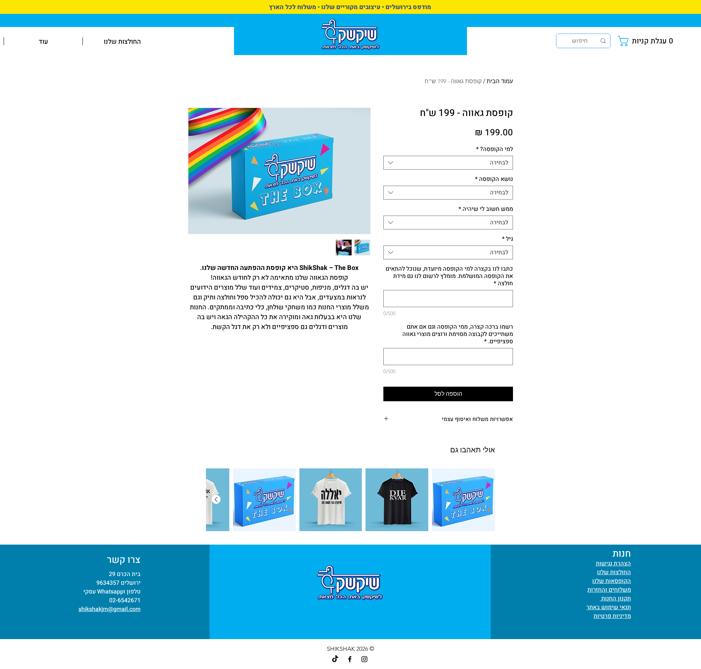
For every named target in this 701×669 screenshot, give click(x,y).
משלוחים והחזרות (609, 589)
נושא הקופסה (494, 179)
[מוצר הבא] (216, 499)
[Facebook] (350, 659)
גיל (507, 239)
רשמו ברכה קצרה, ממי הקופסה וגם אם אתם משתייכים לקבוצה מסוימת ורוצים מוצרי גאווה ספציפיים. (457, 334)
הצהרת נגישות (613, 563)
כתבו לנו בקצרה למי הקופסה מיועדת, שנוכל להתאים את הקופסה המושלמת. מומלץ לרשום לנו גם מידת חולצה (449, 276)
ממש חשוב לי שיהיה (486, 209)
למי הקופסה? (494, 149)
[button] (647, 41)
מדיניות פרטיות (612, 616)
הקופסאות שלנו (611, 581)
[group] (350, 499)
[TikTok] (335, 659)
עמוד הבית (500, 81)
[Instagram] (364, 659)
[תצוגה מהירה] (463, 499)
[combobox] (448, 163)
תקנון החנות (615, 598)
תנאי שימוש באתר (608, 607)
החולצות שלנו (614, 572)
